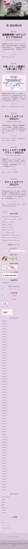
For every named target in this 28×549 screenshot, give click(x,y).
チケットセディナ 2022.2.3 (14, 183)
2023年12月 (4, 405)
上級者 (3, 499)
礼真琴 (5, 206)
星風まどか (9, 140)
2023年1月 (4, 434)
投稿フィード (4, 522)
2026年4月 (4, 331)
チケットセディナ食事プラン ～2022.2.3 (14, 151)
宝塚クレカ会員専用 (18, 138)
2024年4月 (4, 394)
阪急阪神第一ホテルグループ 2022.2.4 (14, 35)
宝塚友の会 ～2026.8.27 (7, 224)
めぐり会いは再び (12, 204)
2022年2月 (4, 463)
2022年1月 (4, 466)
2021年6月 (4, 484)
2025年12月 (4, 342)
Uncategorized (5, 497)
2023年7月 (4, 418)
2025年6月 (4, 357)
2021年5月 (4, 487)
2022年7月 (4, 450)
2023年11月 (4, 408)
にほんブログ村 (5, 306)
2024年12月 (4, 373)
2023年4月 (4, 426)
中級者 (3, 502)
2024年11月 (4, 376)
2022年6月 (4, 452)
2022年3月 (4, 460)
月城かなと (17, 106)
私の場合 (15, 63)
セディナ (11, 138)
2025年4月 (4, 363)
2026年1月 (4, 339)
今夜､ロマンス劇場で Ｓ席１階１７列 (15, 67)
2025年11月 (4, 344)
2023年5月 (4, 423)
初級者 (3, 504)
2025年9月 (4, 350)
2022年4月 (4, 458)
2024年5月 (4, 392)
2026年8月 (4, 321)
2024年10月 (4, 379)
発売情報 (15, 31)
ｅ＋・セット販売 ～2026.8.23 (8, 232)
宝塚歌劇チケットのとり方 (14, 5)
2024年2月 (4, 400)
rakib (14, 545)
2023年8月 (4, 415)
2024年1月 (4, 402)
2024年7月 (4, 386)
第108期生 (9, 206)
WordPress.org (5, 528)
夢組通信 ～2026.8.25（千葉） (8, 229)
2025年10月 (4, 347)
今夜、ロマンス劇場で (8, 106)
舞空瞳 (14, 206)
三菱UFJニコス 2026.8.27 (7, 227)
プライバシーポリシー (14, 536)
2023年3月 (4, 429)
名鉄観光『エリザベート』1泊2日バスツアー (11, 237)
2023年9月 (4, 413)
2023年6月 (4, 421)
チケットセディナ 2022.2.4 (14, 117)
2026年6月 (4, 326)
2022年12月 (4, 437)
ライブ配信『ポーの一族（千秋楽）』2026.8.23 (12, 219)
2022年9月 (4, 444)
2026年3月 (4, 334)
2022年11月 (4, 439)
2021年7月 (4, 481)
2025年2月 (4, 368)
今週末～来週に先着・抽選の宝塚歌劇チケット (11, 216)
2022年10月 (4, 442)
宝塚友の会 (4, 507)
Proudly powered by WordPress (9, 543)
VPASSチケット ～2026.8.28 (8, 222)
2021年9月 (4, 476)
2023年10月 (4, 410)
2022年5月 (4, 455)
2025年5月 (4, 360)
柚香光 (13, 140)
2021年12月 (4, 468)
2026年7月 (4, 323)
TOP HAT (5, 138)
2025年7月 (4, 355)
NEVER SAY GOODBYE (8, 56)
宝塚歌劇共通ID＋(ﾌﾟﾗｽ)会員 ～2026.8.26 (11, 235)
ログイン (4, 520)
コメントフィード (5, 525)
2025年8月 (4, 352)
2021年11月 (4, 471)
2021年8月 (4, 479)
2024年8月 (4, 384)
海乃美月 (22, 106)
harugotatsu (19, 40)
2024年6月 (4, 389)
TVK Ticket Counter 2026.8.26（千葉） (11, 240)
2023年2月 (4, 431)
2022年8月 (4, 447)
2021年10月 (4, 473)
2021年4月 (4, 489)
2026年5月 (4, 328)
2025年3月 (4, 365)
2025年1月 (4, 371)
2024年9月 (4, 381)
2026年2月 (4, 336)
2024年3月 (4, 397)
